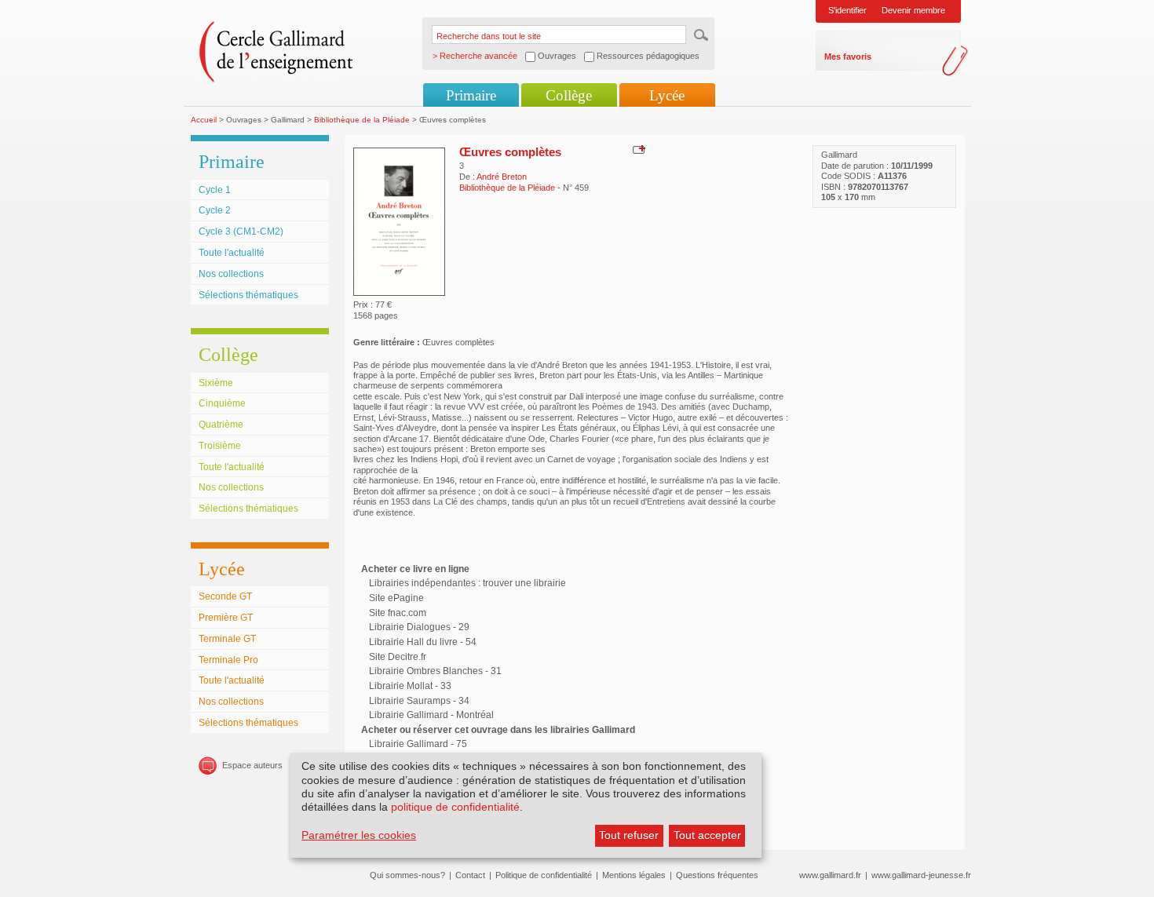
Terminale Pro (228, 660)
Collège (569, 95)
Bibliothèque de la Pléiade (362, 119)
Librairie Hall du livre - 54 (423, 641)
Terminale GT (227, 638)
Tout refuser (629, 835)
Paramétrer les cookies (358, 835)
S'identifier (847, 10)
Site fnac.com (397, 612)
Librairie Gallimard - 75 (418, 743)
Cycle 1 (215, 189)
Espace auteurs (252, 765)
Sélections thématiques (248, 295)
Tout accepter (707, 835)
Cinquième (222, 403)
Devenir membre (913, 10)
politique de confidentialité (455, 806)
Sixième (216, 382)
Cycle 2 (215, 210)
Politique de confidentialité (543, 875)
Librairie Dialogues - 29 (419, 627)
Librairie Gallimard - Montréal (431, 714)
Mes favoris (847, 56)
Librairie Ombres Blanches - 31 (435, 670)
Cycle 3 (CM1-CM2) (241, 231)
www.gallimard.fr (830, 875)
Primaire (471, 95)
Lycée (667, 95)
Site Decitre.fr (397, 656)
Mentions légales (634, 875)
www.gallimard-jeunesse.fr (921, 875)
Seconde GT (225, 596)
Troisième (220, 445)
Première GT (226, 617)
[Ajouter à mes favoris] (637, 149)
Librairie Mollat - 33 (410, 685)
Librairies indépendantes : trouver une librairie (467, 583)
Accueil (204, 119)
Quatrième (221, 424)
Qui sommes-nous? (407, 875)
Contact (470, 875)
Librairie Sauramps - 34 (419, 700)
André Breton (502, 176)
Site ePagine (396, 598)
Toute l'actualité (232, 252)
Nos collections (231, 273)
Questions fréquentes (717, 875)
